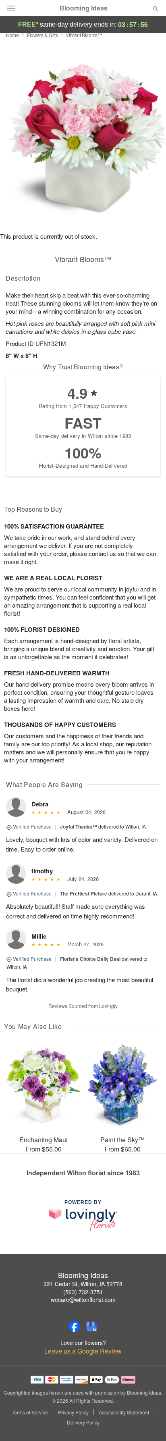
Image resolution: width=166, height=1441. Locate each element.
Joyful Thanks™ (78, 826)
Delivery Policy (83, 1422)
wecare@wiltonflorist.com (83, 1299)
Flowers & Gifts (42, 34)
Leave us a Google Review (83, 1351)
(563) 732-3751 (83, 1292)
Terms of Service (30, 1412)
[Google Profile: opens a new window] (92, 1326)
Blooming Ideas (84, 8)
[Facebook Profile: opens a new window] (74, 1326)
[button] (149, 1423)
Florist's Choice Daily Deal (90, 958)
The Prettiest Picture (83, 893)
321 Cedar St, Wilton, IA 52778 (83, 1284)
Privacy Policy (73, 1412)
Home (12, 34)
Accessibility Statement (124, 1412)
